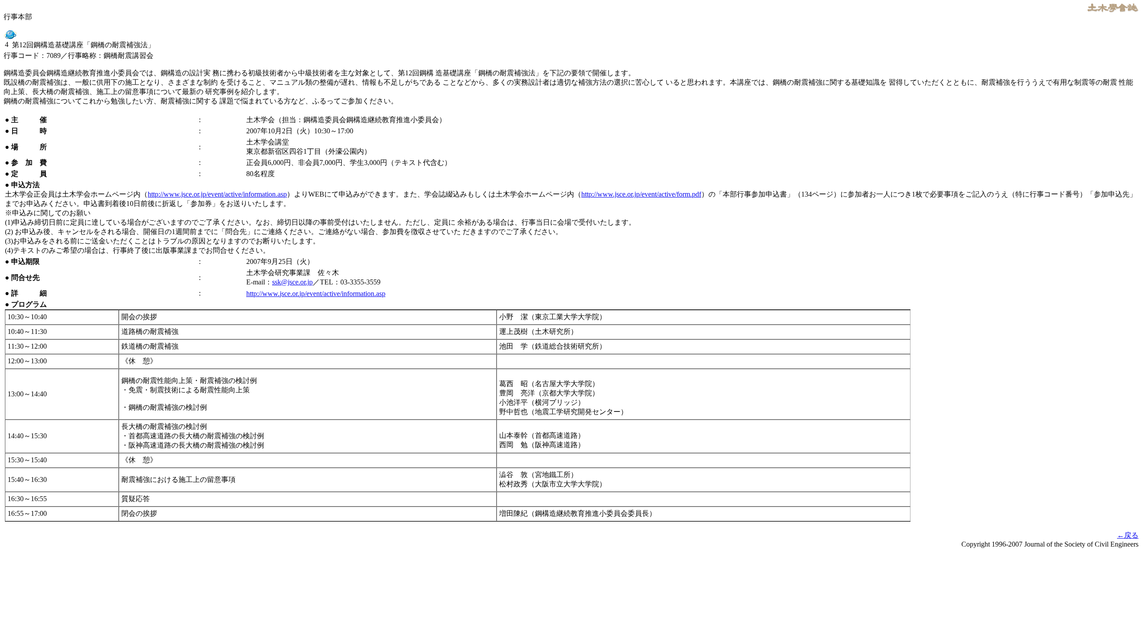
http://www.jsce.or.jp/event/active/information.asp (217, 194)
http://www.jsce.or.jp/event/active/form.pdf (641, 194)
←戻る (1127, 535)
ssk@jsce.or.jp (292, 282)
